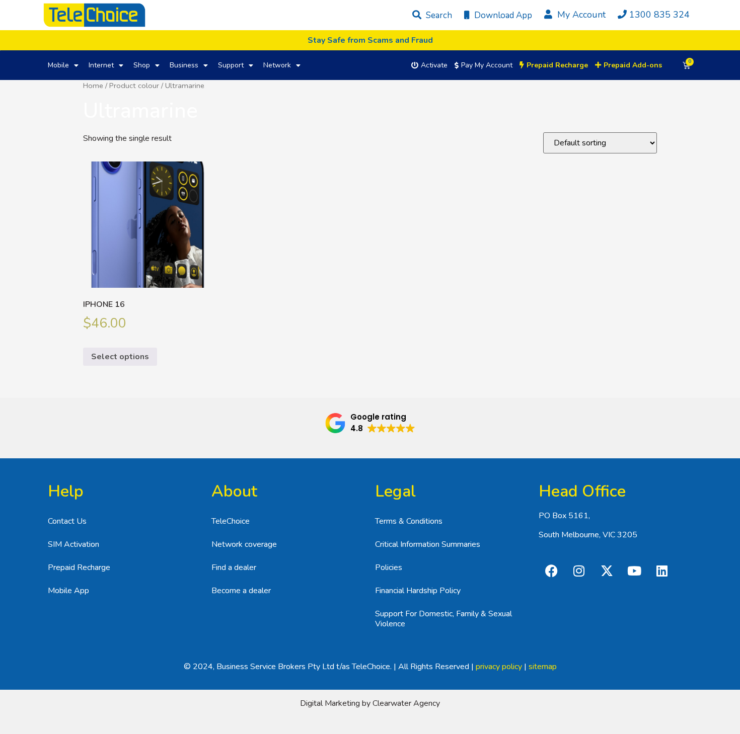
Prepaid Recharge (79, 567)
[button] (370, 423)
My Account (580, 15)
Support (231, 65)
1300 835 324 (659, 15)
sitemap (543, 666)
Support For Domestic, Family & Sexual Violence (443, 618)
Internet (101, 65)
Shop (141, 65)
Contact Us (67, 521)
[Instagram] (578, 571)
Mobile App (68, 590)
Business (184, 65)
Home (93, 85)
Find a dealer (233, 567)
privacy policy (499, 666)
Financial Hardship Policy (418, 590)
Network (277, 65)
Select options (120, 356)
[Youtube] (634, 571)
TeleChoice (230, 521)
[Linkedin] (662, 571)
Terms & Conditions (408, 521)
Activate (434, 65)
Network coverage (244, 544)
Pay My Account (486, 65)
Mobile (58, 65)
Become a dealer (241, 590)
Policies (388, 567)
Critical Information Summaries (427, 544)
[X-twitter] (606, 571)
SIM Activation (73, 544)
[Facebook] (551, 571)
